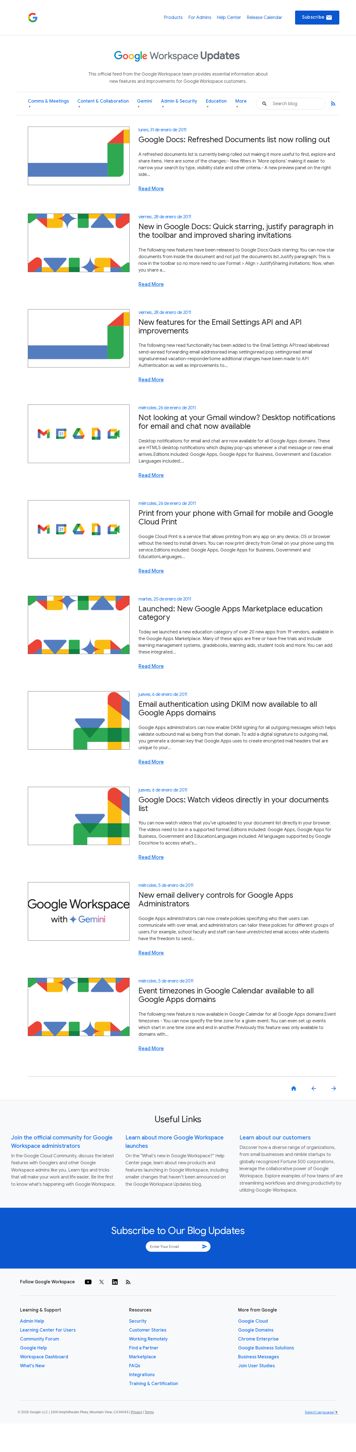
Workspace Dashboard (44, 1357)
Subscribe (317, 17)
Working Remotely (148, 1339)
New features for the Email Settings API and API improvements (220, 326)
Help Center (229, 17)
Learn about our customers (275, 1137)
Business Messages (258, 1357)
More (241, 103)
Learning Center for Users (48, 1330)
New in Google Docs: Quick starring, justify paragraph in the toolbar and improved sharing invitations (236, 231)
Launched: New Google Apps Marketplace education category (231, 613)
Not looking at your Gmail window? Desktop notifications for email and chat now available (237, 422)
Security (138, 1321)
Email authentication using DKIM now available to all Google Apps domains (228, 708)
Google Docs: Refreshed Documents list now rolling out (234, 139)
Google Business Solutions (266, 1348)
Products (173, 17)
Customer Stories (147, 1330)
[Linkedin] (115, 1282)
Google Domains (255, 1330)
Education (216, 103)
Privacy (136, 1412)
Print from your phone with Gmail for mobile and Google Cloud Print (236, 517)
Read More (151, 188)
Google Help (33, 1348)
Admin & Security (179, 103)
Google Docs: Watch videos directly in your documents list (234, 804)
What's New (32, 1366)
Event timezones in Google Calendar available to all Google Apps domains (226, 995)
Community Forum (39, 1339)
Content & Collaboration (103, 103)
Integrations (142, 1375)
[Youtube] (88, 1282)
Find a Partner (144, 1348)
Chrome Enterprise (258, 1339)
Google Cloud (253, 1321)
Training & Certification (153, 1383)
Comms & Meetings (48, 103)
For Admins (199, 17)
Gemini (144, 103)
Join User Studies (256, 1366)
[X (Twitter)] (101, 1282)
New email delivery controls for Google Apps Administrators (216, 899)
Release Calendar (264, 17)
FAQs (134, 1366)
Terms (149, 1412)
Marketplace (142, 1357)
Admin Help (32, 1321)
